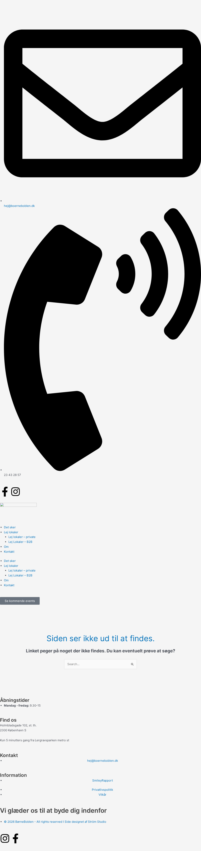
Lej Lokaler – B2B (20, 542)
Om (6, 547)
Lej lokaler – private (22, 537)
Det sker (10, 527)
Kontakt (9, 551)
